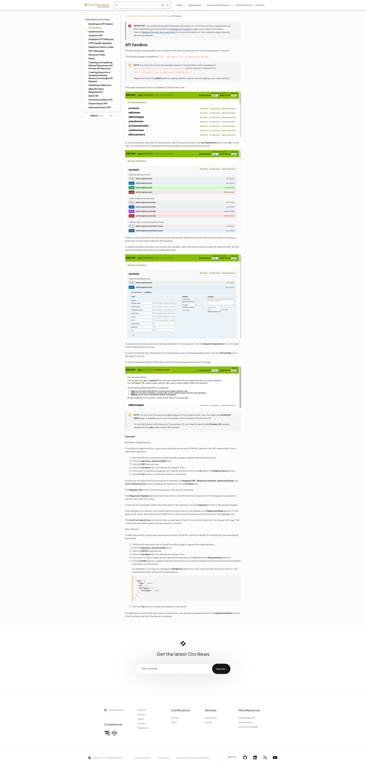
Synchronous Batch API (100, 99)
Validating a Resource (99, 85)
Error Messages (96, 50)
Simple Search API (97, 103)
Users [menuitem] (179, 5)
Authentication (96, 31)
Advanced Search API (99, 107)
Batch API (93, 95)
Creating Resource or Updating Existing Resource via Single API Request (100, 76)
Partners (142, 714)
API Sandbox (95, 27)
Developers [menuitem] (194, 5)
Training (208, 722)
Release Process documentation (159, 32)
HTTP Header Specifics (100, 43)
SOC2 (174, 722)
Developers (144, 16)
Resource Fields (96, 54)
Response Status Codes (101, 47)
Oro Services (211, 717)
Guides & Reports (246, 717)
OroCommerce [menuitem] (243, 5)
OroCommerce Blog (248, 726)
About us (142, 710)
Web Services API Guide (160, 16)
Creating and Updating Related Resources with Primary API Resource (100, 65)
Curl (232, 520)
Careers (141, 723)
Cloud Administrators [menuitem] (218, 5)
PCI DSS (175, 717)
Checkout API (95, 35)
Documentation (131, 16)
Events (141, 719)
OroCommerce (116, 710)
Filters (91, 58)
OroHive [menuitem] (259, 5)
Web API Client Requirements (96, 90)
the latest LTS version (180, 29)
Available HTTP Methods (101, 39)
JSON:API (225, 514)
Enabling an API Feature (100, 23)
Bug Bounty (143, 727)
